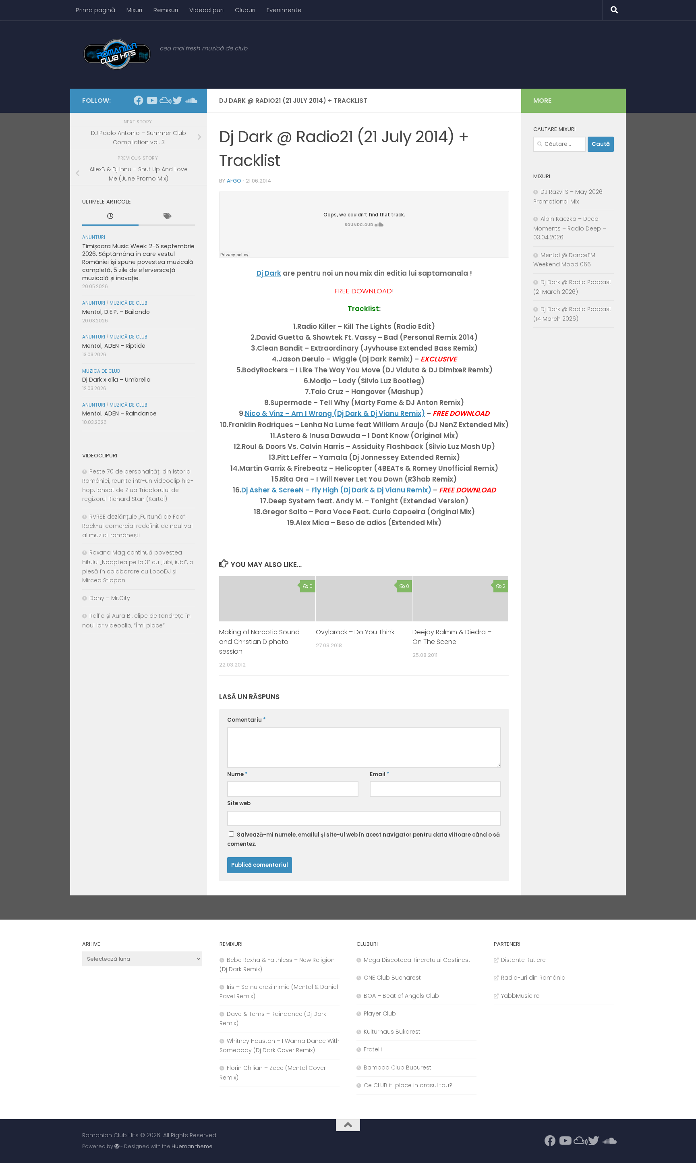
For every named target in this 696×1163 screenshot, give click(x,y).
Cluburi (245, 10)
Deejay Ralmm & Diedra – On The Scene (451, 636)
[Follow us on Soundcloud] (190, 100)
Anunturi (93, 237)
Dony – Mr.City (109, 598)
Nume (237, 774)
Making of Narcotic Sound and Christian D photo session (259, 641)
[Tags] (167, 217)
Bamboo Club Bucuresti (398, 1067)
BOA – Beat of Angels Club (401, 996)
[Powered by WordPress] (116, 1146)
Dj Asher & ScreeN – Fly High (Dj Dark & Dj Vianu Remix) (336, 490)
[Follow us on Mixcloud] (164, 100)
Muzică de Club (128, 303)
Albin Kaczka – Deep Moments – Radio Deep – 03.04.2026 (569, 228)
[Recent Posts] (110, 217)
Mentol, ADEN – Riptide (113, 346)
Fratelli (373, 1049)
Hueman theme (192, 1146)
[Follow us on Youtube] (151, 100)
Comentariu (246, 720)
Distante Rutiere (523, 960)
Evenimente (284, 10)
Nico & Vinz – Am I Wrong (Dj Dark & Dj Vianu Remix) (335, 413)
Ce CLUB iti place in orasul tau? (408, 1085)
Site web (239, 803)
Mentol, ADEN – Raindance (119, 413)
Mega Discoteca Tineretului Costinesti (418, 960)
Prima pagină (95, 10)
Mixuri (134, 10)
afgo (234, 181)
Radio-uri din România (533, 978)
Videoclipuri (206, 10)
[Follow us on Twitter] (177, 100)
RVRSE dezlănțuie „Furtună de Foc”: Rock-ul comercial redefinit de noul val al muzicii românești (137, 526)
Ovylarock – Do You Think (355, 632)
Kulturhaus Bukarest (392, 1032)
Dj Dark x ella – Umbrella (116, 380)
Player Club (380, 1013)
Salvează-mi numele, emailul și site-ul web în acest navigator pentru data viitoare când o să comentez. (363, 839)
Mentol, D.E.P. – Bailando (116, 312)
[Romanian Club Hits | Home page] (116, 54)
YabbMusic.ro (520, 996)
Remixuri (165, 10)
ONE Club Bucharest (392, 978)
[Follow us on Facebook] (138, 100)
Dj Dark (269, 273)
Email (379, 774)
